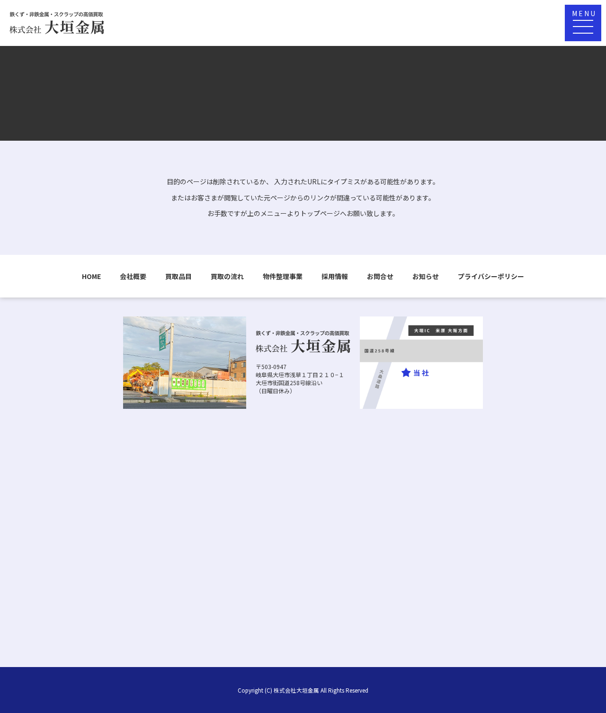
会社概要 (133, 276)
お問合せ (380, 276)
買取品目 (178, 276)
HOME (91, 276)
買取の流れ (227, 276)
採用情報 (334, 276)
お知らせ (425, 276)
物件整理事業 (283, 276)
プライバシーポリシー (491, 276)
